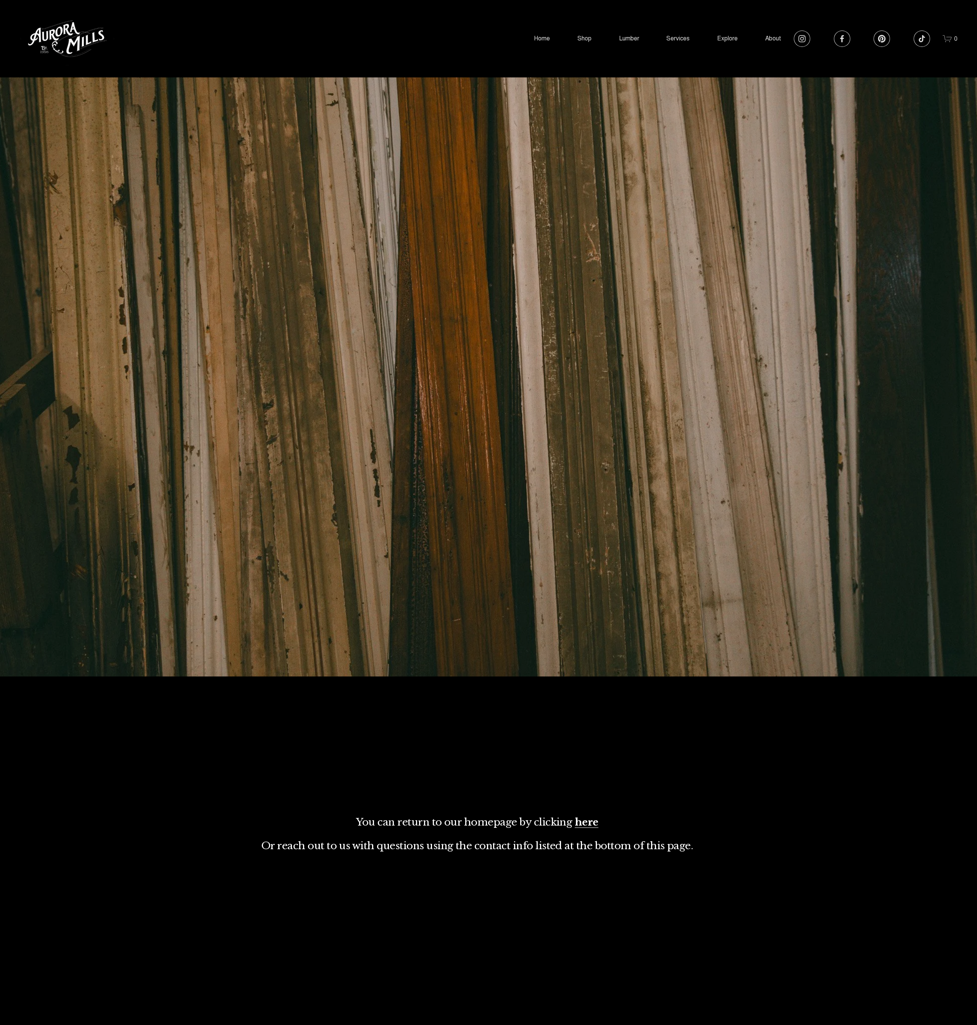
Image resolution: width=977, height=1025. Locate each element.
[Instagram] (802, 39)
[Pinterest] (882, 39)
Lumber (629, 38)
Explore (727, 38)
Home (542, 38)
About (773, 38)
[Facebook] (842, 39)
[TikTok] (922, 39)
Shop (584, 38)
